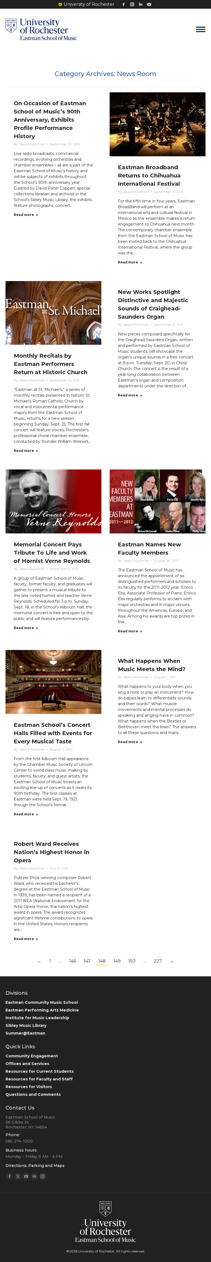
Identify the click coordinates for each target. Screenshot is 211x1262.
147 (87, 961)
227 (158, 961)
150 (131, 961)
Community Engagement (31, 1055)
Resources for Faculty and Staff (39, 1079)
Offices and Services (27, 1063)
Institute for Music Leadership (37, 1017)
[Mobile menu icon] (201, 29)
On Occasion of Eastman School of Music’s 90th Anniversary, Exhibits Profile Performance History (50, 120)
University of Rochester (89, 4)
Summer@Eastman (25, 1033)
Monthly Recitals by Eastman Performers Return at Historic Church (50, 364)
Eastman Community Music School (41, 1002)
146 (72, 961)
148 (102, 961)
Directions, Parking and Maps (35, 1165)
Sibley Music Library (25, 1025)
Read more (24, 215)
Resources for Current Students (39, 1071)
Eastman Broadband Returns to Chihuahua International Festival (149, 175)
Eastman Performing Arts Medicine (42, 1010)
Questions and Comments (33, 1094)
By (29, 144)
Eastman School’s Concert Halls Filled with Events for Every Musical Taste (53, 733)
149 (117, 961)
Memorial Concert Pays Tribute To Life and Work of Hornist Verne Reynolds (52, 552)
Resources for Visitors (28, 1086)
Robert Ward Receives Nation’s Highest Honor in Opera (51, 852)
